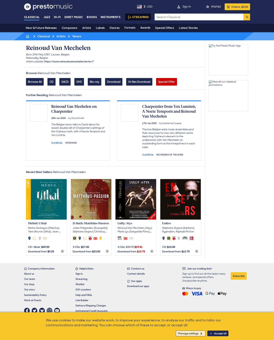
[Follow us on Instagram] (50, 310)
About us (29, 273)
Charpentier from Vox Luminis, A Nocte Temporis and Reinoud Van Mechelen (169, 111)
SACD (65, 82)
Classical (32, 17)
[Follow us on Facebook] (28, 310)
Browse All (35, 82)
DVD (79, 82)
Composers (69, 28)
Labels (100, 28)
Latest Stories (188, 28)
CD (51, 82)
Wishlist (216, 6)
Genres (115, 28)
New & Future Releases (41, 28)
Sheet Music (73, 17)
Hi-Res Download (139, 82)
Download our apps (138, 286)
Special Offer (166, 82)
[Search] (246, 17)
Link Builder (82, 300)
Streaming (140, 17)
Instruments (111, 17)
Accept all (220, 333)
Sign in (186, 6)
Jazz (47, 17)
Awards (145, 28)
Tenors (76, 36)
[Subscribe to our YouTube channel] (58, 310)
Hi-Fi (57, 17)
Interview (71, 143)
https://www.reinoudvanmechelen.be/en (67, 61)
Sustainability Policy (35, 295)
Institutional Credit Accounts (92, 310)
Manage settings (188, 333)
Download (113, 82)
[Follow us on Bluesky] (43, 310)
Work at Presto (32, 300)
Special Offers (164, 28)
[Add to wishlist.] (62, 251)
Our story (29, 289)
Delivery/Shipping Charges (91, 305)
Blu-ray (94, 82)
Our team (29, 279)
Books (92, 17)
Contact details (136, 273)
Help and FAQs (84, 295)
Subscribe (239, 276)
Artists (86, 28)
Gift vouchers (83, 289)
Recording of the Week (169, 154)
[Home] (28, 36)
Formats (129, 28)
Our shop (29, 284)
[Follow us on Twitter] (35, 310)
